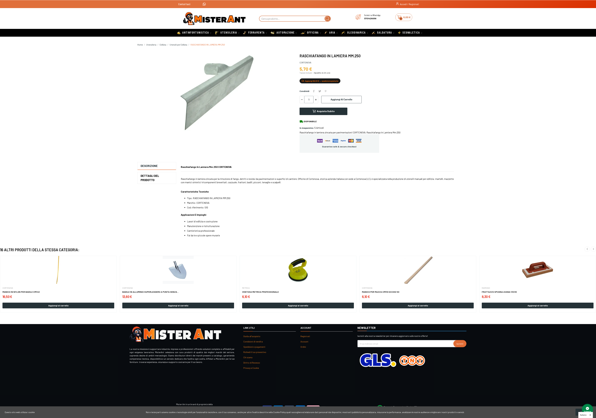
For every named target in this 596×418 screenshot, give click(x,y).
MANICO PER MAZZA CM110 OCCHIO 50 (380, 292)
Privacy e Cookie (251, 368)
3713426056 (370, 18)
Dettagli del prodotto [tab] (150, 178)
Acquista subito (326, 111)
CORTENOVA (305, 62)
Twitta (320, 91)
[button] (184, 4)
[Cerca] (327, 18)
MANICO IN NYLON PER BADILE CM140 (21, 292)
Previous (587, 249)
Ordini (303, 346)
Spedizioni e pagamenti (254, 346)
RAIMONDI (486, 288)
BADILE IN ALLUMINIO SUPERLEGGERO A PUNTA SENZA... (150, 292)
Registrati (305, 336)
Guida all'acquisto (251, 336)
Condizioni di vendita (253, 341)
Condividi (314, 91)
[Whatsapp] (204, 4)
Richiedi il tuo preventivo (254, 352)
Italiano (583, 415)
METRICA (246, 288)
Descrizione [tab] (149, 166)
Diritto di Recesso (251, 362)
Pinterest (326, 91)
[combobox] (585, 415)
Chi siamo (248, 357)
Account (304, 341)
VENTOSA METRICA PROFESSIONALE (260, 292)
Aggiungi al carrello (341, 99)
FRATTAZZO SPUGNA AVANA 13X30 (499, 292)
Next (593, 249)
